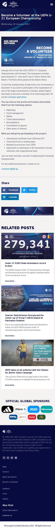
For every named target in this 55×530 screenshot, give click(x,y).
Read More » (10, 281)
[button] (52, 4)
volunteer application (17, 97)
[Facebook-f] (4, 457)
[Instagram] (8, 457)
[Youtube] (15, 457)
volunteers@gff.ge (9, 169)
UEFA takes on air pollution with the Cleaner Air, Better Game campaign (26, 371)
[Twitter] (11, 457)
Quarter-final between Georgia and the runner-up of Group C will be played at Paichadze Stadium (24, 318)
